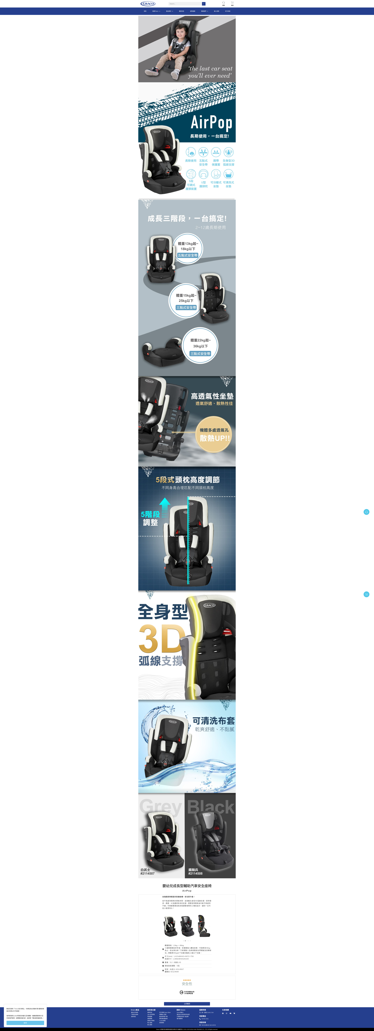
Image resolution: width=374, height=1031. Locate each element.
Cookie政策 (162, 1020)
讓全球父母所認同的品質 (183, 1014)
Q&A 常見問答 (151, 1014)
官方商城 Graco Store (165, 1012)
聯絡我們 (203, 11)
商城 (232, 5)
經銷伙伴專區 (150, 1020)
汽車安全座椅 (134, 1014)
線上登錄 (216, 11)
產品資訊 (168, 11)
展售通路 (192, 11)
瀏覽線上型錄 (162, 1014)
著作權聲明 (180, 1018)
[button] (164, 926)
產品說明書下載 (163, 1016)
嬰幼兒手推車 (134, 1012)
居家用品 (133, 1016)
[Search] (204, 4)
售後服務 (149, 1016)
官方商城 (227, 11)
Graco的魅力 (180, 1012)
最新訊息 (181, 11)
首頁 (145, 11)
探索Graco (155, 11)
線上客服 (149, 1022)
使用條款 (161, 1022)
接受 (25, 1023)
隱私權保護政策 (163, 1018)
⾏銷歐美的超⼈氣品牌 (182, 1016)
